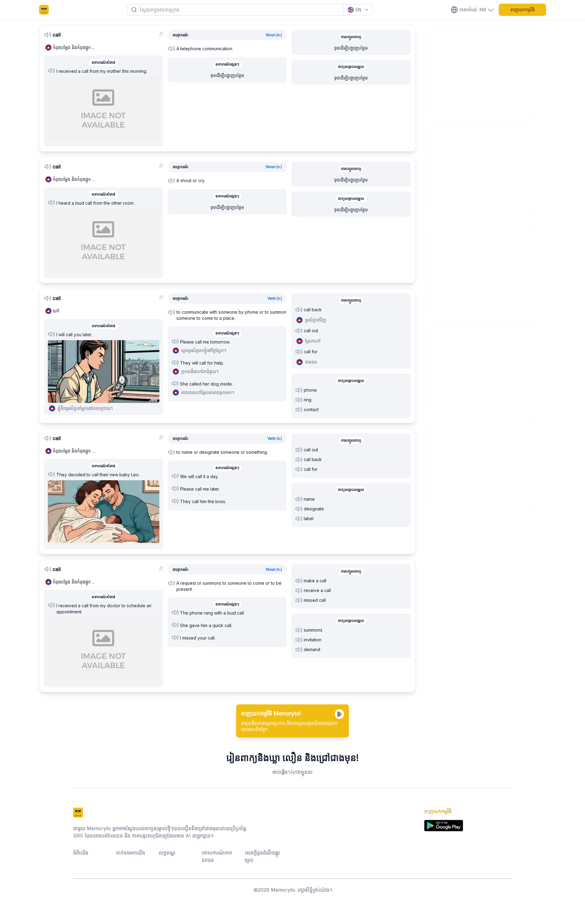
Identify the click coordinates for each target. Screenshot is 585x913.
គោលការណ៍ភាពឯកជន (217, 856)
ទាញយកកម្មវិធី (522, 9)
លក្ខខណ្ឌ (167, 853)
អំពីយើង (80, 853)
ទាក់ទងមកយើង (130, 853)
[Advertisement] (483, 72)
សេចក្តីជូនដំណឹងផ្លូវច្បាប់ (262, 856)
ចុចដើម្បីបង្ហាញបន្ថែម (227, 75)
